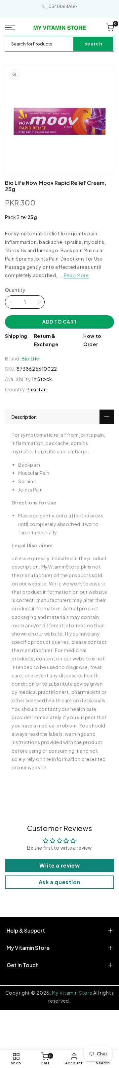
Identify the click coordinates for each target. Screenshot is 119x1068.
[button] (10, 27)
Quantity (15, 290)
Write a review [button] (59, 865)
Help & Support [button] (26, 930)
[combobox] (39, 43)
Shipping (16, 336)
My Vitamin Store (72, 993)
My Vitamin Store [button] (28, 947)
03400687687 (63, 6)
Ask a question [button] (59, 881)
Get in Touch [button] (23, 964)
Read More (76, 275)
